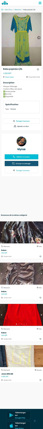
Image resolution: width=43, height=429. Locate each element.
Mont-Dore (8, 9)
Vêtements (17, 9)
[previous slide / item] (1, 232)
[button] (16, 241)
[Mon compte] (39, 2)
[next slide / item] (38, 37)
